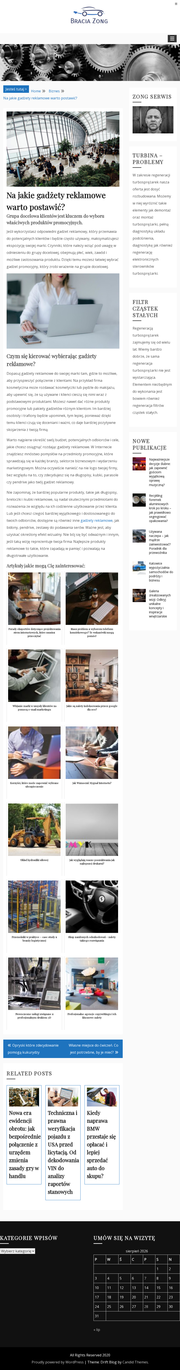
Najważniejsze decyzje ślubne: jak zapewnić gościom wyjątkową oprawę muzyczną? (160, 472)
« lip (97, 1329)
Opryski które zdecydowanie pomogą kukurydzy (33, 1049)
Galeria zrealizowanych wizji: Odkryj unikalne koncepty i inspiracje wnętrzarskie (160, 603)
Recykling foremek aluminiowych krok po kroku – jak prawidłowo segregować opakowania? (160, 508)
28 (146, 1306)
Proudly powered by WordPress (58, 1362)
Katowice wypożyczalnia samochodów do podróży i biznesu (161, 571)
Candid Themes (135, 1362)
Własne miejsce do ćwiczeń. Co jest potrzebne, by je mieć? (93, 1049)
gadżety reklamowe (97, 520)
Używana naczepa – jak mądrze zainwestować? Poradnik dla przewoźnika (160, 542)
